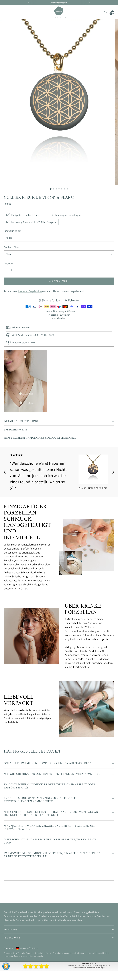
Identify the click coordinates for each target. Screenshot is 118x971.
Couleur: (12, 247)
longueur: (12, 230)
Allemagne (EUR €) (27, 948)
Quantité (9, 263)
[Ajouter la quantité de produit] (16, 270)
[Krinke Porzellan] (59, 12)
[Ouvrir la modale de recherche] (106, 12)
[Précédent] (29, 2)
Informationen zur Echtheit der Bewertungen (89, 968)
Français (7, 948)
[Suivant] (89, 2)
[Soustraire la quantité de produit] (7, 270)
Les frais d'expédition (30, 291)
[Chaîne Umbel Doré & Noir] (93, 469)
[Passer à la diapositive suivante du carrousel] (113, 472)
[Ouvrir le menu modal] (5, 12)
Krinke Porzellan (27, 953)
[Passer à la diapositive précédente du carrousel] (5, 472)
